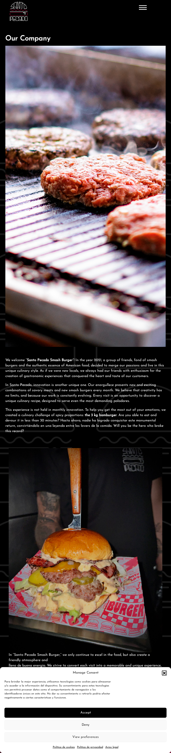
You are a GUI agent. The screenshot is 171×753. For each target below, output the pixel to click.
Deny (85, 725)
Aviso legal (111, 747)
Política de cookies (64, 747)
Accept (85, 712)
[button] (164, 673)
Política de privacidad (90, 747)
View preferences (85, 737)
